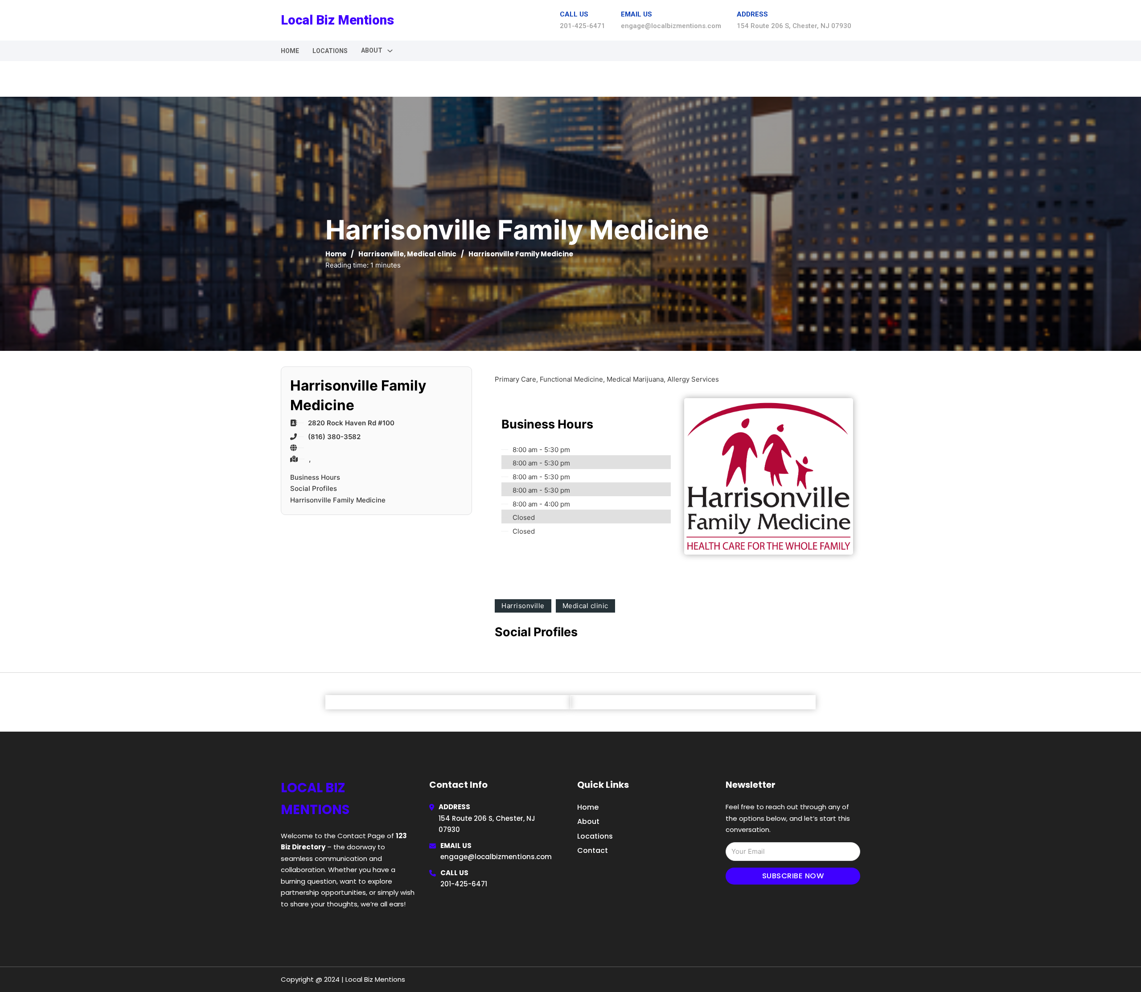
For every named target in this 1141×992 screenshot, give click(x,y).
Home (290, 50)
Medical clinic (431, 254)
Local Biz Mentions (337, 20)
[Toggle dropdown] (390, 51)
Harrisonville (381, 254)
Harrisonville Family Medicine (338, 500)
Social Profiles (313, 488)
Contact (592, 850)
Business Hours (315, 477)
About (588, 821)
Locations (330, 50)
